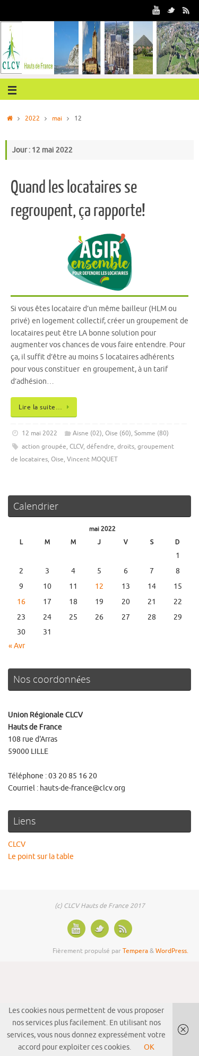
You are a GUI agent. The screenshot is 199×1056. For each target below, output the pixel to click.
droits (125, 446)
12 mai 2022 (39, 433)
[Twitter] (171, 10)
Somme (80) (151, 433)
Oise (57, 459)
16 (21, 601)
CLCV (76, 446)
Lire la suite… (40, 407)
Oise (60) (118, 433)
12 (99, 586)
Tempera (135, 951)
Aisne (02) (87, 433)
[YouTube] (156, 10)
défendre (100, 446)
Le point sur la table (41, 856)
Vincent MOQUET (92, 459)
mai (57, 118)
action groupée (44, 446)
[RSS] (186, 10)
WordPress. (171, 951)
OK (149, 1047)
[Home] (9, 118)
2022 (32, 118)
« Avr (16, 645)
